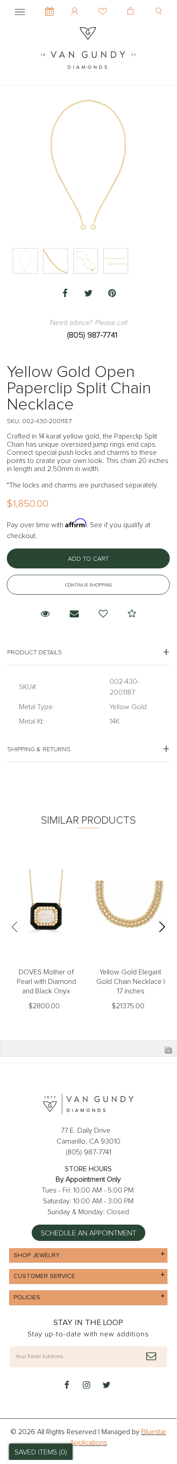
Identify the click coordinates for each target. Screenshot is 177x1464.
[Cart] (131, 4)
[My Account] (76, 4)
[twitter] (106, 1385)
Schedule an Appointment (88, 1233)
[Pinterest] (112, 293)
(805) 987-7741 (92, 335)
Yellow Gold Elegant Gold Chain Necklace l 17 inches (130, 981)
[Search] (159, 4)
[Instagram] (86, 1385)
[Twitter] (88, 293)
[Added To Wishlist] (103, 614)
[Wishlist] (104, 4)
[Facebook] (64, 293)
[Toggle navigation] (20, 10)
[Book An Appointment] (49, 6)
